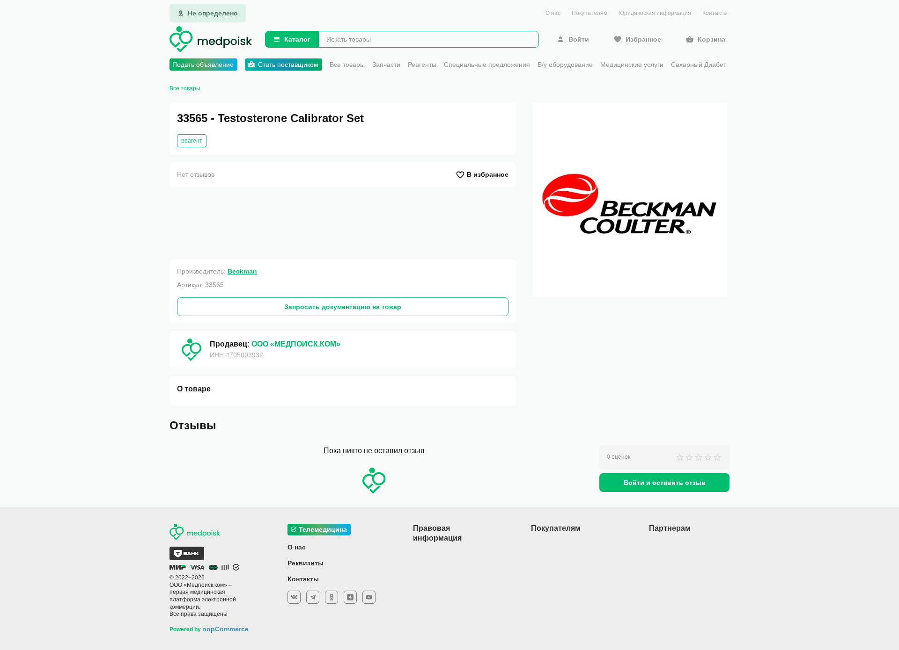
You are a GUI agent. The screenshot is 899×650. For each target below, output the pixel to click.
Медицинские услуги (631, 64)
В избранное (487, 174)
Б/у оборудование (565, 64)
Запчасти (386, 64)
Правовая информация (437, 533)
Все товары (347, 64)
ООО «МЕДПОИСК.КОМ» (295, 344)
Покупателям (589, 13)
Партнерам (670, 528)
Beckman (242, 271)
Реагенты (422, 64)
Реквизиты (305, 563)
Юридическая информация (655, 13)
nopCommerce (225, 629)
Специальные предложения (487, 64)
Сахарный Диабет (698, 64)
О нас (552, 13)
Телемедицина (323, 529)
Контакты (715, 13)
